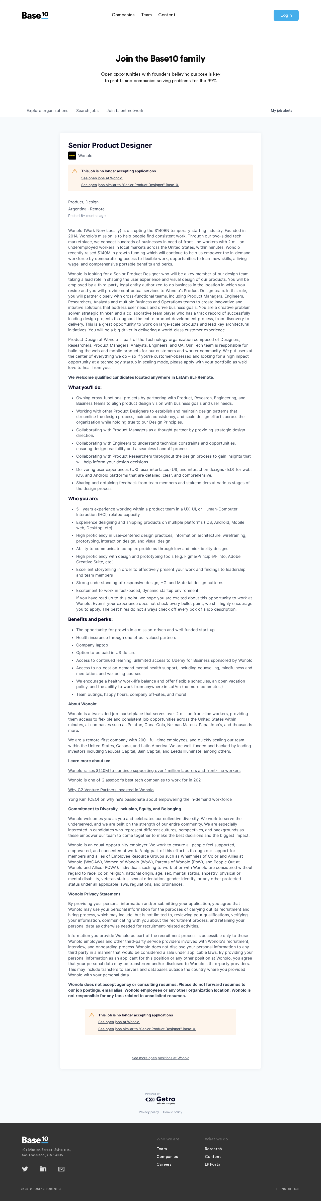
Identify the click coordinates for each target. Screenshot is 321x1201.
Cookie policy (172, 1112)
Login (286, 15)
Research (213, 1149)
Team (146, 15)
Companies (123, 15)
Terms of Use (288, 1189)
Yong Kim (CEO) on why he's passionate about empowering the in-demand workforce (150, 799)
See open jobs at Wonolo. (102, 178)
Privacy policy (149, 1112)
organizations (47, 110)
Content (166, 15)
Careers (163, 1164)
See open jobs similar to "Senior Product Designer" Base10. (130, 185)
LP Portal (213, 1164)
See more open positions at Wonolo (160, 1058)
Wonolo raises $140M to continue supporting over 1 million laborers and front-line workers (154, 770)
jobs (87, 110)
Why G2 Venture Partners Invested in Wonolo (111, 789)
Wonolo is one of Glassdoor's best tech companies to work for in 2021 (135, 779)
